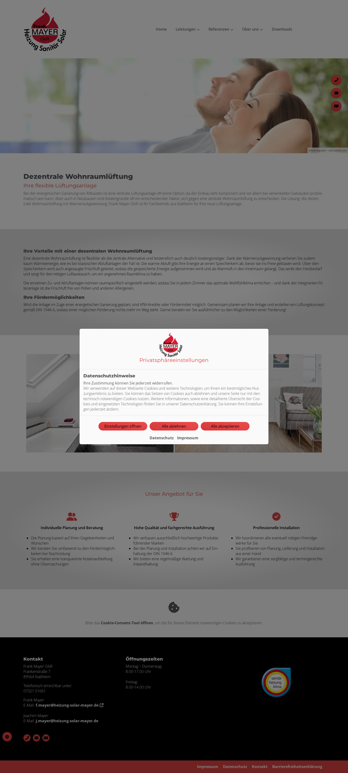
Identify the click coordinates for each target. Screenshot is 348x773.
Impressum (187, 437)
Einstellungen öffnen (122, 426)
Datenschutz (162, 437)
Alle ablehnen (174, 426)
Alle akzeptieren (225, 426)
